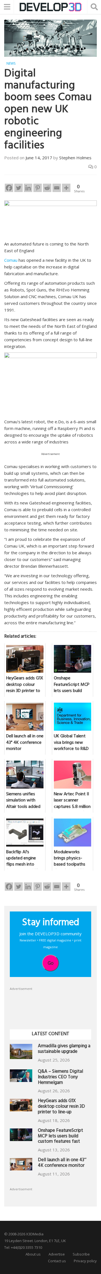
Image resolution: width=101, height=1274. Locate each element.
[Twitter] (18, 188)
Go (51, 963)
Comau (10, 260)
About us (33, 1254)
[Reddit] (47, 188)
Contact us (57, 1260)
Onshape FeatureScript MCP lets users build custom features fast (60, 1137)
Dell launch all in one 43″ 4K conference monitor (62, 1163)
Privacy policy (85, 1260)
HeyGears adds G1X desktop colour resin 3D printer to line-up (61, 1107)
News (10, 63)
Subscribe (81, 1254)
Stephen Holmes (75, 157)
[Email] (56, 188)
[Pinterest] (37, 188)
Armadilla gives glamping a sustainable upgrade (64, 1049)
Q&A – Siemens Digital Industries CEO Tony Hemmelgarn (60, 1078)
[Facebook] (9, 188)
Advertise (57, 1254)
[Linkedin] (28, 188)
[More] (66, 188)
